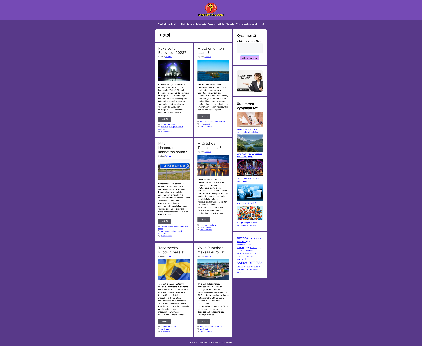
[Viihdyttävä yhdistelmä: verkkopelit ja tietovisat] (250, 213)
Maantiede (214, 121)
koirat (243, 247)
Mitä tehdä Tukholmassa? (209, 145)
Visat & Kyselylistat (167, 24)
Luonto (190, 24)
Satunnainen (183, 226)
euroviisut (164, 127)
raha (240, 256)
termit (242, 269)
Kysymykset (165, 124)
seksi (250, 267)
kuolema (255, 248)
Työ (238, 24)
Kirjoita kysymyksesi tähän (249, 41)
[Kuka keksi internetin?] (250, 193)
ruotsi (167, 129)
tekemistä (208, 227)
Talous (219, 326)
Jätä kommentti (166, 131)
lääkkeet (251, 251)
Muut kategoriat (249, 24)
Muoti (176, 226)
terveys (254, 269)
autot (242, 238)
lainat (240, 251)
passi (163, 329)
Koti (183, 24)
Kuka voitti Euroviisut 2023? (172, 50)
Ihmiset (244, 241)
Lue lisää (164, 119)
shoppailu (162, 233)
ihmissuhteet (244, 245)
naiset (240, 253)
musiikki (161, 129)
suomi (257, 267)
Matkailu (230, 24)
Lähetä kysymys (249, 58)
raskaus (249, 256)
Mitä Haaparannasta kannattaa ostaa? (172, 147)
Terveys (212, 24)
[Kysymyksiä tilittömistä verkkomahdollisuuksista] (250, 120)
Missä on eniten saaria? (210, 50)
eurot (202, 329)
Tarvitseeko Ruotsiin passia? (171, 250)
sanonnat (241, 267)
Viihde (221, 24)
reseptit (241, 259)
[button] (263, 24)
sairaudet (249, 263)
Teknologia (201, 24)
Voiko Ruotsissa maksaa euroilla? (211, 250)
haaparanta (165, 231)
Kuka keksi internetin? (246, 203)
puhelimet (250, 253)
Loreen (180, 127)
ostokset (173, 231)
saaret (207, 124)
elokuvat (255, 238)
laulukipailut (173, 127)
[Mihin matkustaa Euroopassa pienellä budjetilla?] (250, 143)
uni (239, 272)
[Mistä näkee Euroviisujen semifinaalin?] (250, 168)
